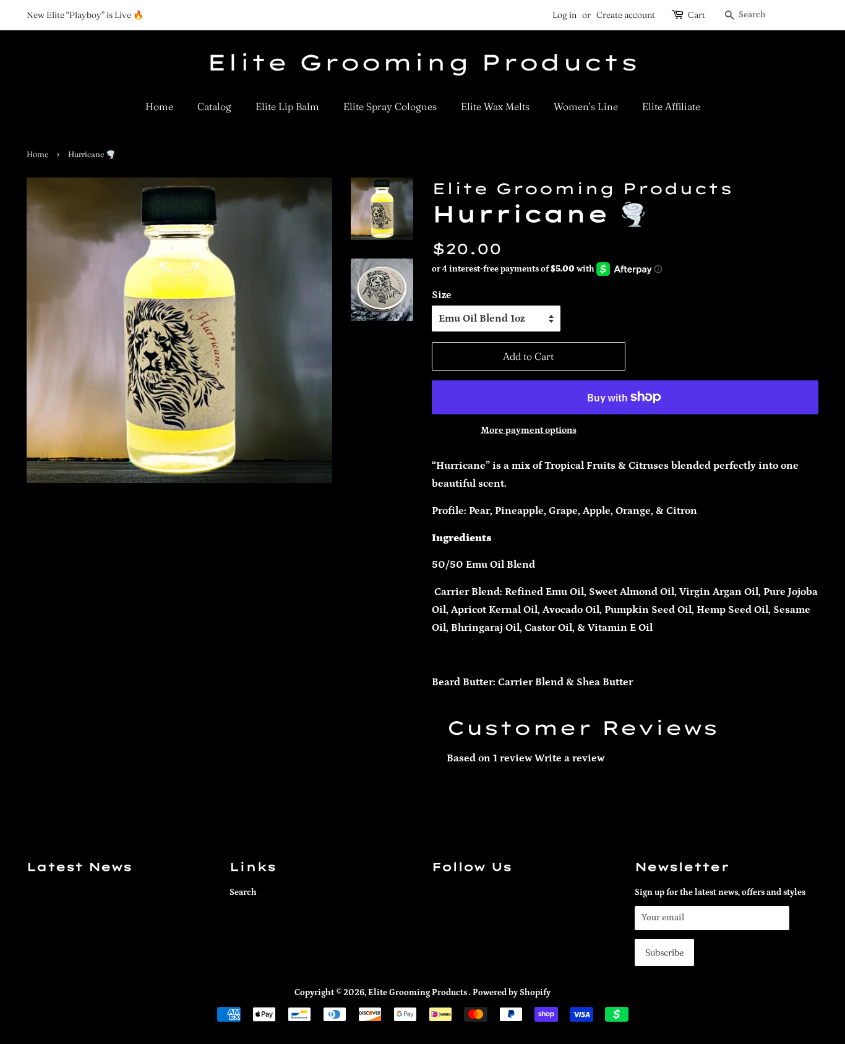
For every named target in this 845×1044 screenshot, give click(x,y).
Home (159, 106)
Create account (625, 14)
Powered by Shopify (512, 993)
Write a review (569, 758)
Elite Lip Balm (287, 106)
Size (442, 295)
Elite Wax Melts (495, 106)
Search (243, 892)
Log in (564, 14)
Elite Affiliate (671, 106)
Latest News (79, 866)
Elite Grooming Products (422, 62)
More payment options (529, 430)
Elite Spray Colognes (390, 106)
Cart (696, 14)
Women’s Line (586, 106)
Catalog (214, 106)
